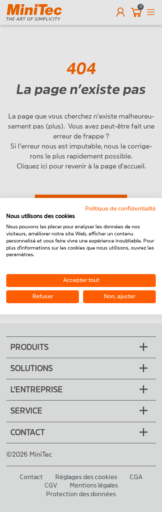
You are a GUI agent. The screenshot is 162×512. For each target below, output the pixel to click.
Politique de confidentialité (120, 208)
